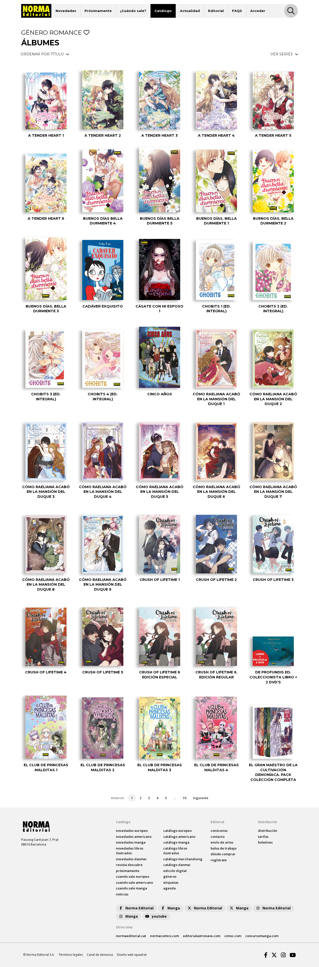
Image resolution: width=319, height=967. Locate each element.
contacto (218, 836)
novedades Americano (134, 836)
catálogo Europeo (177, 830)
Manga (173, 908)
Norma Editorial (139, 908)
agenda (169, 888)
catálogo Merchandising (182, 859)
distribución (267, 830)
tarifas (263, 836)
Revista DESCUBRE (129, 864)
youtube (159, 916)
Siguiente (200, 798)
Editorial (216, 11)
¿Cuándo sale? (133, 11)
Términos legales (71, 955)
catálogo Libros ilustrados (175, 851)
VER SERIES (282, 54)
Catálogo (163, 11)
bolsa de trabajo (224, 848)
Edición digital (175, 870)
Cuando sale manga (131, 888)
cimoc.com (232, 936)
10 (184, 798)
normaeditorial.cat (131, 936)
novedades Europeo (132, 830)
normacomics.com (164, 936)
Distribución (267, 822)
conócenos (219, 830)
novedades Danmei (131, 859)
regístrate (219, 860)
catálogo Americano (179, 836)
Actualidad (190, 11)
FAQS (237, 11)
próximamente (127, 870)
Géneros (169, 876)
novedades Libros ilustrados (129, 851)
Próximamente (98, 11)
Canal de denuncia (100, 955)
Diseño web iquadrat (132, 955)
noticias (122, 894)
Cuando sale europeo (132, 876)
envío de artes (222, 842)
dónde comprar (223, 854)
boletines (265, 842)
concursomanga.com (261, 936)
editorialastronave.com (201, 936)
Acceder (257, 11)
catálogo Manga (176, 842)
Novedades (66, 11)
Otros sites (124, 927)
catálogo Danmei (176, 864)
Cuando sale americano (134, 882)
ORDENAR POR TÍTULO (43, 54)
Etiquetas (170, 882)
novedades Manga (131, 842)
